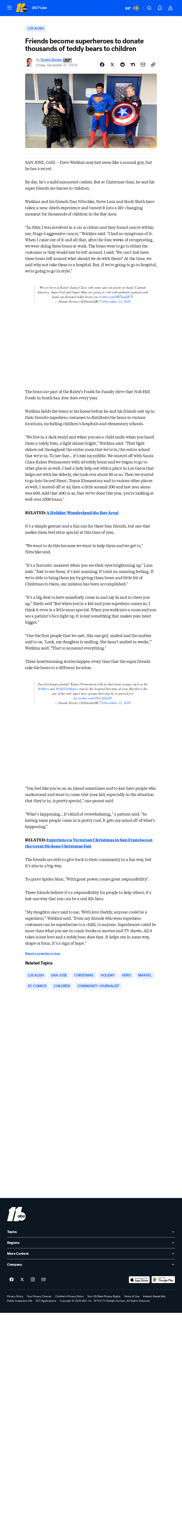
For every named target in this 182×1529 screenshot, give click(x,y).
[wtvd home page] (16, 1214)
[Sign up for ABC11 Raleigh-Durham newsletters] (43, 1279)
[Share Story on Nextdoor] (132, 64)
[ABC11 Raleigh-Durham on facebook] (11, 1279)
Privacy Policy (15, 1296)
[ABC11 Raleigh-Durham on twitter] (22, 1279)
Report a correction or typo (42, 953)
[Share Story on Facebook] (102, 64)
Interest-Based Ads (154, 1296)
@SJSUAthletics (67, 688)
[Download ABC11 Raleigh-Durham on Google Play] (163, 1279)
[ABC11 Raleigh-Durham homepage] (22, 8)
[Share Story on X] (112, 64)
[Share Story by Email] (143, 64)
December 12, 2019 (117, 301)
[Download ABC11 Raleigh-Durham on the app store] (139, 1279)
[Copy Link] (153, 64)
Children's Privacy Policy (69, 1296)
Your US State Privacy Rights (104, 1296)
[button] (9, 7)
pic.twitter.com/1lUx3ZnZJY (92, 698)
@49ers (43, 688)
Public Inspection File (19, 1301)
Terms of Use (131, 1296)
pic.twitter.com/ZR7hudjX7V (114, 296)
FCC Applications (46, 1301)
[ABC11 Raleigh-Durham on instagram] (32, 1279)
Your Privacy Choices (39, 1296)
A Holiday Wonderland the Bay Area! (82, 512)
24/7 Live (39, 7)
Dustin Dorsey (51, 60)
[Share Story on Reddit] (122, 64)
